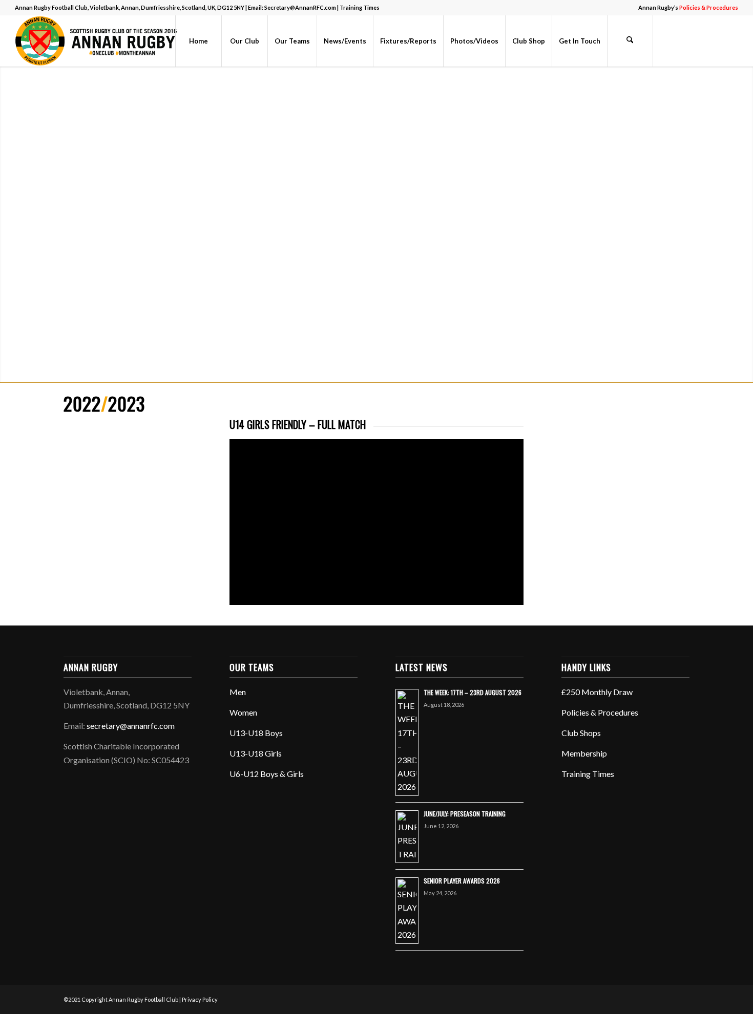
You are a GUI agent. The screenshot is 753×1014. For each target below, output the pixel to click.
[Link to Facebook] (669, 40)
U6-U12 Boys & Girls (266, 774)
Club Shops (581, 733)
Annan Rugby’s (688, 7)
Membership (584, 753)
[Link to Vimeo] (715, 40)
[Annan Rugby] (98, 41)
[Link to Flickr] (699, 40)
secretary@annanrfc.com (131, 725)
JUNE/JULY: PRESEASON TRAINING (465, 813)
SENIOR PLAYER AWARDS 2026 (462, 880)
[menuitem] (685, 7)
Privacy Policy (200, 999)
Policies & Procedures (599, 712)
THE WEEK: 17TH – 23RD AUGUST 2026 (472, 692)
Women (243, 712)
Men (237, 692)
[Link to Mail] (730, 40)
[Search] (630, 41)
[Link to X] (684, 40)
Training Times (360, 7)
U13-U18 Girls (255, 753)
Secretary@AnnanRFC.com (300, 7)
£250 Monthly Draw (597, 692)
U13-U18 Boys (256, 733)
